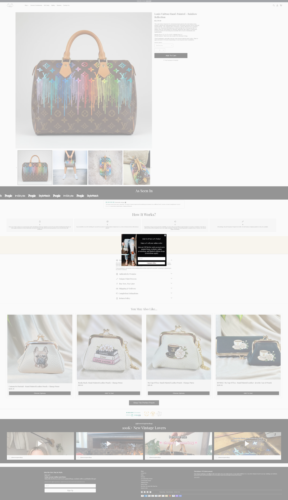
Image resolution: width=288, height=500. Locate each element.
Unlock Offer (151, 263)
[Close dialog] (165, 235)
